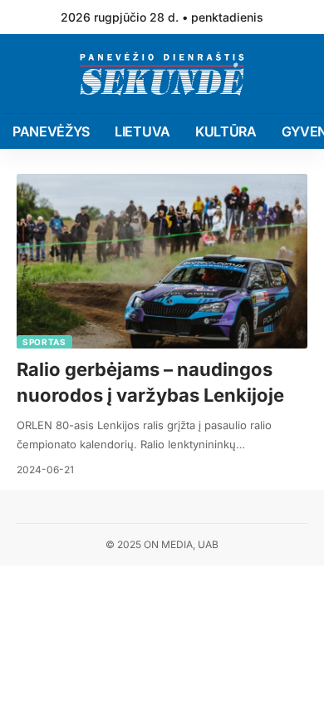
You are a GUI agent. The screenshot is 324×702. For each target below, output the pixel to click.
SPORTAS (44, 342)
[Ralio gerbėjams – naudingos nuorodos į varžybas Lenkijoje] (162, 261)
